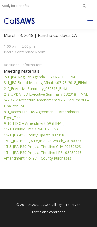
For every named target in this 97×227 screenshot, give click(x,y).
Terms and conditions (48, 212)
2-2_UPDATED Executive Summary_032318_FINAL (46, 94)
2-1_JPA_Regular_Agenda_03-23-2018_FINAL (41, 76)
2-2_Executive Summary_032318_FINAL (37, 88)
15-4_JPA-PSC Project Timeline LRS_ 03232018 (43, 152)
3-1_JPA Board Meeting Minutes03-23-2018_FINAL (46, 82)
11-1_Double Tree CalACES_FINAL (32, 129)
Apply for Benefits (15, 6)
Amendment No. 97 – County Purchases (37, 158)
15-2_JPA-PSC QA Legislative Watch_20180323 (42, 140)
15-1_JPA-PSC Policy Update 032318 (34, 135)
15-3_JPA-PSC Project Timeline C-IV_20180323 (42, 146)
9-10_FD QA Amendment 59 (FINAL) (34, 123)
